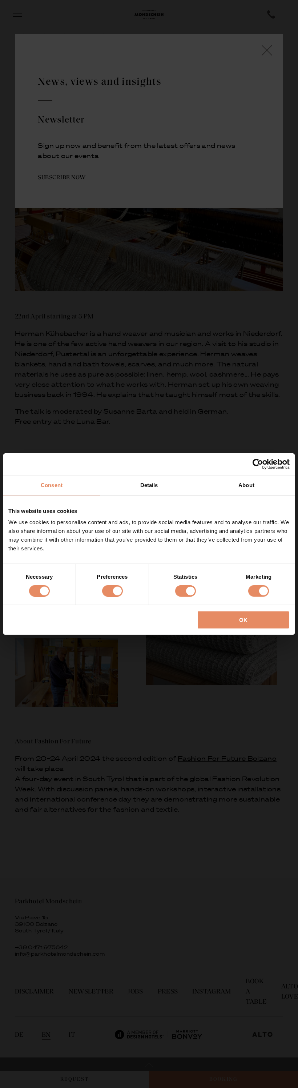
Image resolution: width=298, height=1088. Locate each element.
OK (243, 620)
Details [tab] (149, 485)
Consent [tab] (52, 485)
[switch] (112, 591)
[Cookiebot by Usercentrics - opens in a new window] (258, 463)
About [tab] (246, 485)
